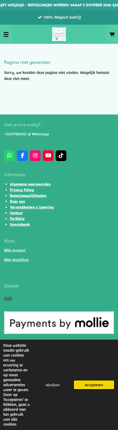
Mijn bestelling (16, 259)
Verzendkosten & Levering (32, 207)
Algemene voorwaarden (30, 184)
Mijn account (15, 250)
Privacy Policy (22, 189)
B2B (8, 299)
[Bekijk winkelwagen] (112, 34)
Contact (16, 212)
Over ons (17, 201)
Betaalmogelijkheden (28, 195)
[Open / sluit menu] (6, 34)
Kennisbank (20, 224)
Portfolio (17, 218)
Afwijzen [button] (53, 384)
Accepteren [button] (94, 384)
